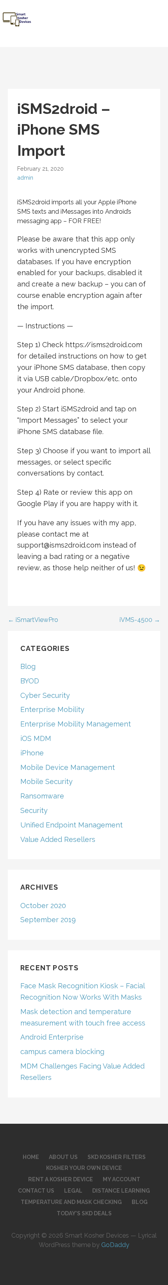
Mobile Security (46, 781)
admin (25, 177)
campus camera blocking (62, 1051)
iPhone (32, 753)
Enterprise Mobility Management (75, 724)
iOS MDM (35, 738)
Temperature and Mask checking (71, 1202)
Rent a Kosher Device (60, 1179)
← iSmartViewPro (33, 620)
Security (34, 810)
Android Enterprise (52, 1037)
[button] (156, 14)
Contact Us (36, 1191)
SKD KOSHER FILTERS (117, 1157)
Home (31, 1157)
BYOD (29, 681)
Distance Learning (121, 1191)
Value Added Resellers (57, 839)
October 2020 (43, 905)
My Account (121, 1179)
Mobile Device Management (67, 767)
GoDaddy (115, 1245)
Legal (73, 1191)
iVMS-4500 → (140, 620)
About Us (63, 1157)
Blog (28, 666)
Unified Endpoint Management (71, 825)
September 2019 (48, 920)
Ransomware (42, 796)
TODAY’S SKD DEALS (84, 1213)
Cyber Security (45, 695)
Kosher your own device (84, 1168)
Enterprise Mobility (52, 709)
